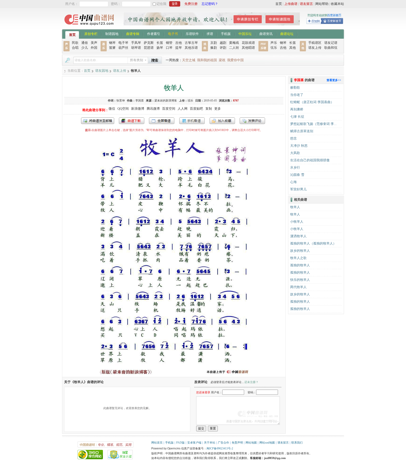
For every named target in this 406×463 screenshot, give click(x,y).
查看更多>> (334, 80)
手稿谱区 (314, 43)
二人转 (234, 47)
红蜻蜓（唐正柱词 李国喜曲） (312, 102)
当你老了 (296, 95)
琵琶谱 (149, 47)
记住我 (161, 4)
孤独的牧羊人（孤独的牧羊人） (313, 243)
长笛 (159, 43)
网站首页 (157, 442)
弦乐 (273, 47)
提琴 (178, 47)
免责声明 (237, 442)
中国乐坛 (245, 33)
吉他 (178, 43)
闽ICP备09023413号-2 (220, 448)
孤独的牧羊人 (300, 265)
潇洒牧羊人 (298, 236)
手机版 (226, 33)
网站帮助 (321, 4)
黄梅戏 (234, 43)
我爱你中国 (235, 60)
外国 (94, 47)
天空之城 (188, 60)
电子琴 (123, 43)
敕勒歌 (295, 87)
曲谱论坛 (286, 33)
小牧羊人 (296, 221)
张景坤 (120, 100)
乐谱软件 (192, 33)
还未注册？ (251, 382)
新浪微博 (137, 108)
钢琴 (112, 43)
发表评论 (252, 120)
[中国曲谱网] (90, 27)
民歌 (75, 43)
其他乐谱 (191, 47)
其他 (292, 47)
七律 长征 (297, 116)
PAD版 (180, 442)
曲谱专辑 (132, 33)
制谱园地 (111, 33)
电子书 (173, 33)
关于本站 (209, 442)
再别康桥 (296, 109)
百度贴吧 (196, 108)
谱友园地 (101, 70)
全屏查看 (161, 120)
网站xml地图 (267, 442)
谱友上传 (314, 47)
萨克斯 (149, 43)
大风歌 (295, 153)
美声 (94, 43)
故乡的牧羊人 (300, 250)
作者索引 (153, 33)
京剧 (213, 43)
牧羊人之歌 (298, 258)
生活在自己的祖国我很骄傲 (310, 160)
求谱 (210, 33)
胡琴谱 (136, 47)
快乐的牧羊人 (300, 280)
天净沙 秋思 (299, 145)
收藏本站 (337, 4)
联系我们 (297, 442)
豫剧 (213, 47)
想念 (293, 138)
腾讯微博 (153, 108)
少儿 (84, 47)
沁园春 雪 (297, 175)
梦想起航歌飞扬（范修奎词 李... (313, 124)
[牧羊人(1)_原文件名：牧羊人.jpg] (173, 374)
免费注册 (191, 4)
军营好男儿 (298, 189)
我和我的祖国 (207, 60)
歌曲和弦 (330, 47)
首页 (278, 4)
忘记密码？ (210, 4)
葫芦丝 (123, 47)
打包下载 (131, 120)
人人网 (182, 108)
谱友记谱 (330, 43)
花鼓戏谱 (248, 43)
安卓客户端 (194, 442)
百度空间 (168, 108)
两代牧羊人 (298, 287)
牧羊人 (295, 207)
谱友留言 (306, 4)
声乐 (273, 43)
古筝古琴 (191, 43)
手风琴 (136, 43)
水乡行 (295, 167)
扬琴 (159, 47)
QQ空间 (123, 108)
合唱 (75, 47)
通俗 (84, 43)
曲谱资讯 (266, 33)
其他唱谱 (248, 47)
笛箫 (112, 47)
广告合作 (223, 442)
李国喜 (139, 100)
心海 (293, 182)
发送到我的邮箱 (97, 120)
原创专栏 (91, 33)
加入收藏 (222, 120)
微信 (112, 108)
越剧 (223, 43)
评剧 (223, 47)
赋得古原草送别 (301, 131)
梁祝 (222, 60)
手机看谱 (192, 120)
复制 (208, 108)
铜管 (169, 43)
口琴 (169, 47)
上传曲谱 (290, 4)
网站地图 (251, 442)
